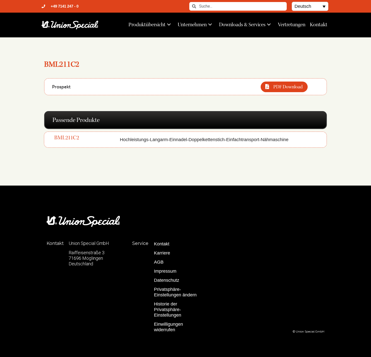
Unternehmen (192, 24)
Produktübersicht (147, 24)
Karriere (162, 253)
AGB (159, 262)
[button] (310, 6)
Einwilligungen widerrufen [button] (168, 327)
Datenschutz (166, 280)
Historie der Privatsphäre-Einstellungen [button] (167, 309)
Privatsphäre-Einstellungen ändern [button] (175, 292)
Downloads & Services (242, 24)
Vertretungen (291, 24)
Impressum (165, 271)
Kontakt (318, 24)
